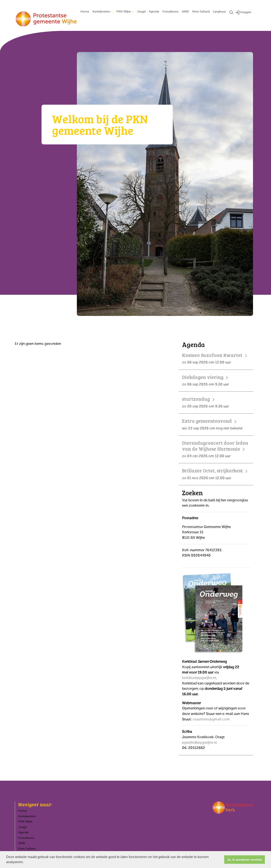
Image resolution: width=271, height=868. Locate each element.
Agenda (154, 11)
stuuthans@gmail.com (211, 719)
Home (84, 11)
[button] (25, 862)
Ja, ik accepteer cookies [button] (244, 859)
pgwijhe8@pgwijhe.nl (199, 743)
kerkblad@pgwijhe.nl (199, 678)
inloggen (245, 12)
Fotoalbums (170, 11)
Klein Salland (201, 11)
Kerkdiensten (101, 11)
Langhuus (219, 11)
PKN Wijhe (123, 11)
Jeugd (141, 11)
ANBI (185, 11)
